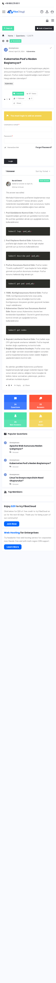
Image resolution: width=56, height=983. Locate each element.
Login (10, 161)
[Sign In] (47, 20)
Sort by (42, 171)
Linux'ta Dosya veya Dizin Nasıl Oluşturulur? (26, 479)
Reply (19, 385)
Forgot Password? (44, 147)
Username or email (11, 125)
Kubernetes (31, 51)
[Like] (4, 99)
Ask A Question (45, 28)
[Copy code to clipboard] (47, 233)
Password (8, 136)
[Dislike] (9, 99)
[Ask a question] (50, 976)
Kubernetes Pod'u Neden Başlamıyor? (30, 463)
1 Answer (15, 452)
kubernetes (9, 84)
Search (9, 28)
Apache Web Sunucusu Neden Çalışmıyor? (26, 447)
